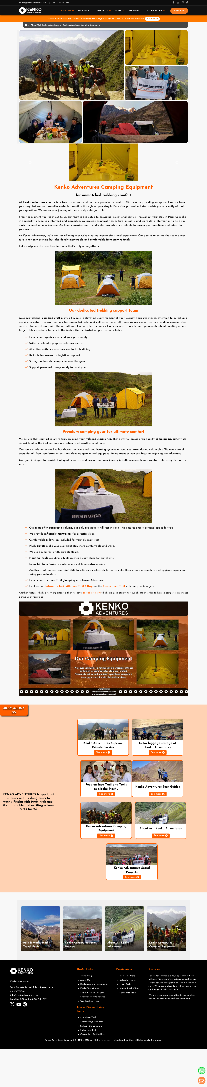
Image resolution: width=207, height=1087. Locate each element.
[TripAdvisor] (178, 2)
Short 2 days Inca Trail (91, 1022)
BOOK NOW (152, 19)
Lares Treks (125, 984)
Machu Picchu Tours (130, 988)
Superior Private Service (92, 997)
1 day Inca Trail (88, 1017)
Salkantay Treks (127, 980)
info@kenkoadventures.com (34, 3)
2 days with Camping (91, 1026)
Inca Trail (83, 11)
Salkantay (102, 11)
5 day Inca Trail (88, 1030)
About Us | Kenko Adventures (45, 25)
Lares (118, 11)
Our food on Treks (89, 1001)
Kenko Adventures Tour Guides (157, 786)
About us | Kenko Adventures (161, 828)
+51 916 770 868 (62, 3)
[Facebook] (173, 2)
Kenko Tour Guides (89, 988)
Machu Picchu (154, 11)
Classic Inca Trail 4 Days (92, 1034)
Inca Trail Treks (127, 976)
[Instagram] (183, 2)
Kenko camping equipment (94, 984)
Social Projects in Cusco (92, 993)
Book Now (179, 11)
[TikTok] (187, 2)
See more (101, 752)
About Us (66, 11)
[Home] (30, 10)
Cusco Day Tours (128, 993)
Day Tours (134, 11)
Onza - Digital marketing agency (145, 1040)
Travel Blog (86, 976)
